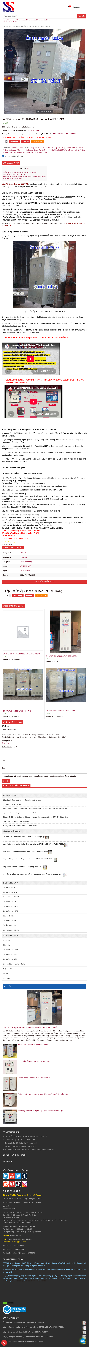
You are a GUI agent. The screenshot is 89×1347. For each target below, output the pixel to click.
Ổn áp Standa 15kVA (10, 911)
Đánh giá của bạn (9, 741)
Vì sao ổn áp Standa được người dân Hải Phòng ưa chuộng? (25, 152)
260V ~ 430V (25, 570)
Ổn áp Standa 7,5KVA (11, 897)
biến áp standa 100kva (10, 22)
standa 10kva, (25, 20)
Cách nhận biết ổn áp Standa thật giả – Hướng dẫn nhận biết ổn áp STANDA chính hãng (35, 817)
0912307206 (37, 141)
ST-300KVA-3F (25, 566)
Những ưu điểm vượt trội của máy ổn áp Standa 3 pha (28, 150)
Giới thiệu (6, 945)
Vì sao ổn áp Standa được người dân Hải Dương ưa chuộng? (24, 176)
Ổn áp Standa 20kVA (10, 906)
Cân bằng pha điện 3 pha (12, 804)
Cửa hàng (13, 26)
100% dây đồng (26, 562)
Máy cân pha (8, 969)
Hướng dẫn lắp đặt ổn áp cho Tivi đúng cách (34, 1061)
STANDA (23, 557)
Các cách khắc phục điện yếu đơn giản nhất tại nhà (22, 800)
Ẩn (28, 168)
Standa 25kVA (8, 916)
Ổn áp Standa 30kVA (10, 920)
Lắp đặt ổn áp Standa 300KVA (15, 184)
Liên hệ (26, 141)
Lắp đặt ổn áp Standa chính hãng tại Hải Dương (19, 172)
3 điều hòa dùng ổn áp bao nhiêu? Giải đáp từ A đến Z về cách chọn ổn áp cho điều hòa (35, 808)
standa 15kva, (35, 20)
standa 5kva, (7, 20)
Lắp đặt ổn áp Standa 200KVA (42, 148)
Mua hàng (14, 141)
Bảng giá (6, 978)
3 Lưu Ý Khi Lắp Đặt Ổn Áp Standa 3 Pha (33, 1045)
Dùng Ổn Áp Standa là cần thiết (14, 174)
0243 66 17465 (14, 1239)
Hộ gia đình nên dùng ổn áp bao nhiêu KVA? (19, 813)
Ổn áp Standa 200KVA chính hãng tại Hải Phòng (67, 150)
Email (4, 768)
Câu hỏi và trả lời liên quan (12, 179)
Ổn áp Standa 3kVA (10, 887)
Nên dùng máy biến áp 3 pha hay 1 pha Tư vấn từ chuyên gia (40, 1111)
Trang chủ (5, 26)
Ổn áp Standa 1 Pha (10, 950)
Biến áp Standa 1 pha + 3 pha (14, 964)
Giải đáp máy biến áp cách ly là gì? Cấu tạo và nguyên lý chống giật (43, 1094)
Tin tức (5, 973)
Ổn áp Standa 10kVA (10, 902)
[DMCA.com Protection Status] (8, 1303)
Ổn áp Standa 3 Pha (10, 959)
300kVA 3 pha (25, 553)
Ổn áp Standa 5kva (10, 892)
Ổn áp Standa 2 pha (10, 954)
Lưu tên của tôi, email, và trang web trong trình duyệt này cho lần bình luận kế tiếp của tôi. (40, 776)
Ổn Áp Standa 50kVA (11, 925)
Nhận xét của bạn (9, 747)
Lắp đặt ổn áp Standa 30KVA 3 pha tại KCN (34, 1078)
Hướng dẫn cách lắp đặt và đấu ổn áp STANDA (20, 825)
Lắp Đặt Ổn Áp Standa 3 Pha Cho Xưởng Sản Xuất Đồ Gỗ (30, 1028)
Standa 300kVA (17, 148)
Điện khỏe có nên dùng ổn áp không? (17, 821)
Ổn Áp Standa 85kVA (11, 930)
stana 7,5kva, (16, 20)
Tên (4, 760)
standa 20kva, (45, 20)
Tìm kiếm (82, 16)
